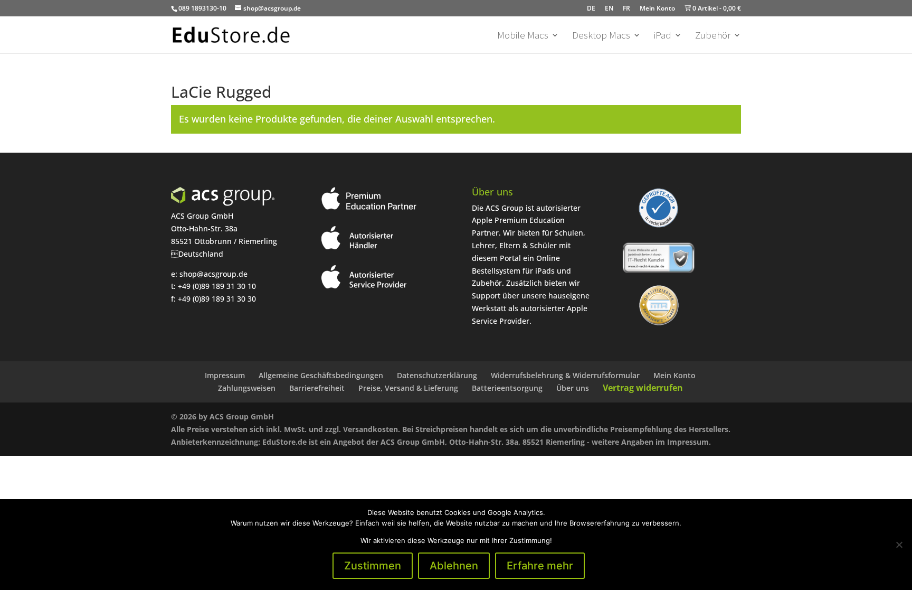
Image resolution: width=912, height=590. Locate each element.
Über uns (572, 388)
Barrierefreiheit (317, 388)
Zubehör (712, 36)
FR (626, 8)
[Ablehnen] (899, 544)
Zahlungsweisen (247, 388)
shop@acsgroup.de (213, 274)
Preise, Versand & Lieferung (408, 388)
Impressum (225, 375)
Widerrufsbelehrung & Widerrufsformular (565, 375)
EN (609, 8)
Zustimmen (372, 565)
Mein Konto (657, 8)
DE (591, 8)
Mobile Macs (522, 36)
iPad (662, 36)
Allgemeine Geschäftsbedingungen (321, 375)
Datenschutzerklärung (437, 375)
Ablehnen (454, 565)
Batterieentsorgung (507, 388)
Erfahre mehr (540, 565)
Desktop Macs (601, 36)
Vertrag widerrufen (643, 388)
